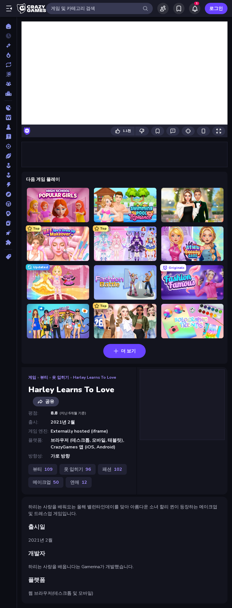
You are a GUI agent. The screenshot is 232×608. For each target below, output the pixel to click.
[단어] (8, 117)
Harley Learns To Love (94, 377)
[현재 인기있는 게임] (8, 55)
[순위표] (8, 93)
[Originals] (8, 74)
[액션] (8, 184)
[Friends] (163, 8)
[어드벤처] (8, 194)
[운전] (8, 204)
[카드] (8, 223)
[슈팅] (8, 146)
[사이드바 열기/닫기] (9, 8)
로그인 (216, 8)
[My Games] (178, 8)
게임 (32, 377)
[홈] (8, 26)
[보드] (8, 127)
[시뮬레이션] (8, 165)
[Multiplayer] (8, 84)
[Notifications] (194, 8)
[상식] (8, 136)
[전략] (8, 213)
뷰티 (44, 377)
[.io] (8, 108)
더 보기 (128, 351)
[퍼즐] (8, 242)
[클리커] (8, 232)
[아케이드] (8, 175)
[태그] (8, 256)
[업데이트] (8, 64)
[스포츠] (8, 156)
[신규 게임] (8, 45)
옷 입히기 (60, 377)
